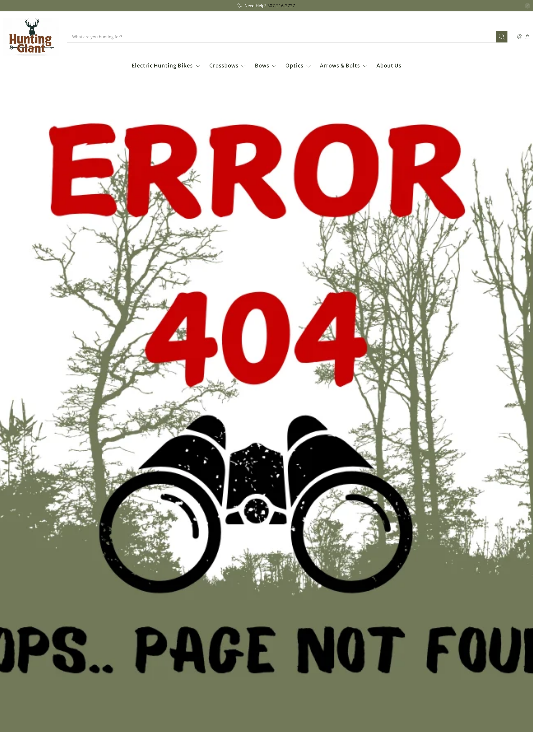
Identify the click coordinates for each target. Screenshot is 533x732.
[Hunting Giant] (31, 37)
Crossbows (223, 65)
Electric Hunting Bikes (162, 65)
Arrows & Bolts (340, 65)
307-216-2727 (281, 5)
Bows (262, 65)
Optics (294, 65)
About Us (388, 65)
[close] (527, 6)
